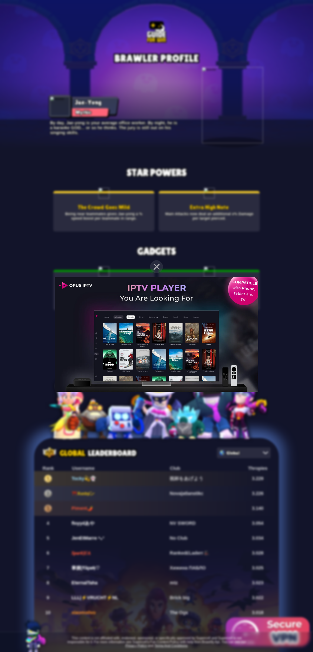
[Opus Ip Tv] (156, 390)
